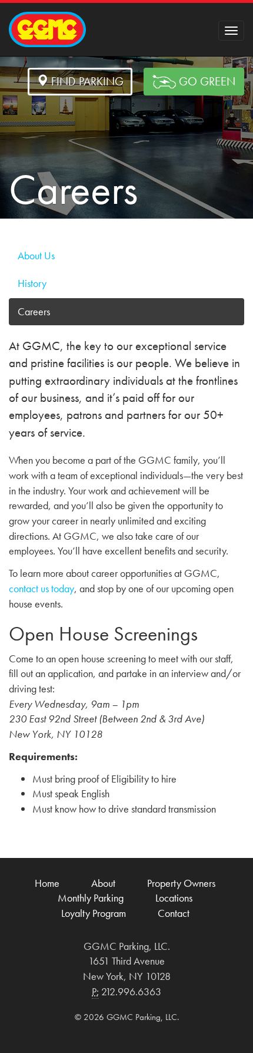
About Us (36, 255)
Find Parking (86, 81)
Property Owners (181, 883)
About (103, 883)
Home (47, 883)
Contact (173, 913)
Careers (34, 311)
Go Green (205, 81)
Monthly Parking (91, 898)
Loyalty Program (93, 913)
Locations (173, 898)
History (32, 283)
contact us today (41, 588)
